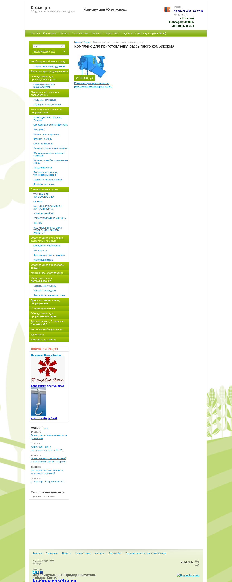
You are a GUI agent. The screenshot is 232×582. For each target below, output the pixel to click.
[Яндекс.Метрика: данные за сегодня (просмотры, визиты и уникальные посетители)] (188, 575)
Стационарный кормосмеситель (47, 481)
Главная (78, 42)
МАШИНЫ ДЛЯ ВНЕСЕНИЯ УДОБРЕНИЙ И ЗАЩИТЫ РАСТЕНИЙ (47, 230)
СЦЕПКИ (38, 223)
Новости (66, 553)
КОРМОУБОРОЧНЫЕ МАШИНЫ (49, 218)
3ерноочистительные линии (48, 179)
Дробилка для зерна (43, 184)
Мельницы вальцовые (44, 100)
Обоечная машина (43, 143)
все (46, 428)
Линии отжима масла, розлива (49, 255)
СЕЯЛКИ (37, 201)
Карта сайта (115, 553)
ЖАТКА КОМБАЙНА (43, 213)
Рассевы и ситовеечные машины (50, 148)
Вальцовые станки (42, 139)
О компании (52, 553)
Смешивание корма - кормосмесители (44, 85)
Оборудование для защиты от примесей (49, 154)
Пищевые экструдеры (44, 290)
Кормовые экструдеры (44, 286)
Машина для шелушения (46, 134)
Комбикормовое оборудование (49, 66)
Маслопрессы (40, 250)
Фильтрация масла (43, 260)
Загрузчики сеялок (42, 167)
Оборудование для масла (46, 245)
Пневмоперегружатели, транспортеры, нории (45, 173)
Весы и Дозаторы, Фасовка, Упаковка (47, 118)
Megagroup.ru (187, 562)
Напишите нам (82, 553)
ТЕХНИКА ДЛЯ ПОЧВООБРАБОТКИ (43, 195)
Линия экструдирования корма (49, 295)
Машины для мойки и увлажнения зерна (50, 161)
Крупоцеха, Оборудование (47, 104)
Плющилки (38, 129)
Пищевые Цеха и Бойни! (46, 354)
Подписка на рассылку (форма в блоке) (145, 553)
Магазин (87, 42)
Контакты (99, 553)
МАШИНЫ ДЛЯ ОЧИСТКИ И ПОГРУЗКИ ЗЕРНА (47, 207)
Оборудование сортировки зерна (50, 125)
